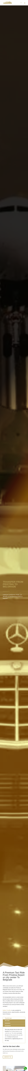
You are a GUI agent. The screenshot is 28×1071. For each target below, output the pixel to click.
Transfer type (8, 1018)
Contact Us (7, 1057)
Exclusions (8, 1025)
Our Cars (7, 1020)
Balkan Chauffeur (7, 1010)
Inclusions (7, 1023)
